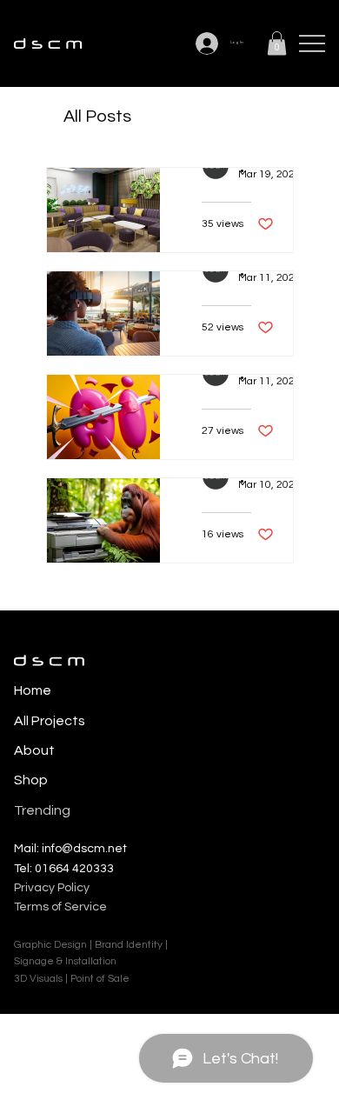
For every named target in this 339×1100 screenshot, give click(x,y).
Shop (31, 780)
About (34, 750)
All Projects (49, 721)
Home (32, 690)
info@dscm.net (84, 849)
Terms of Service (60, 907)
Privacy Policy (52, 888)
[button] (277, 43)
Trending (42, 810)
